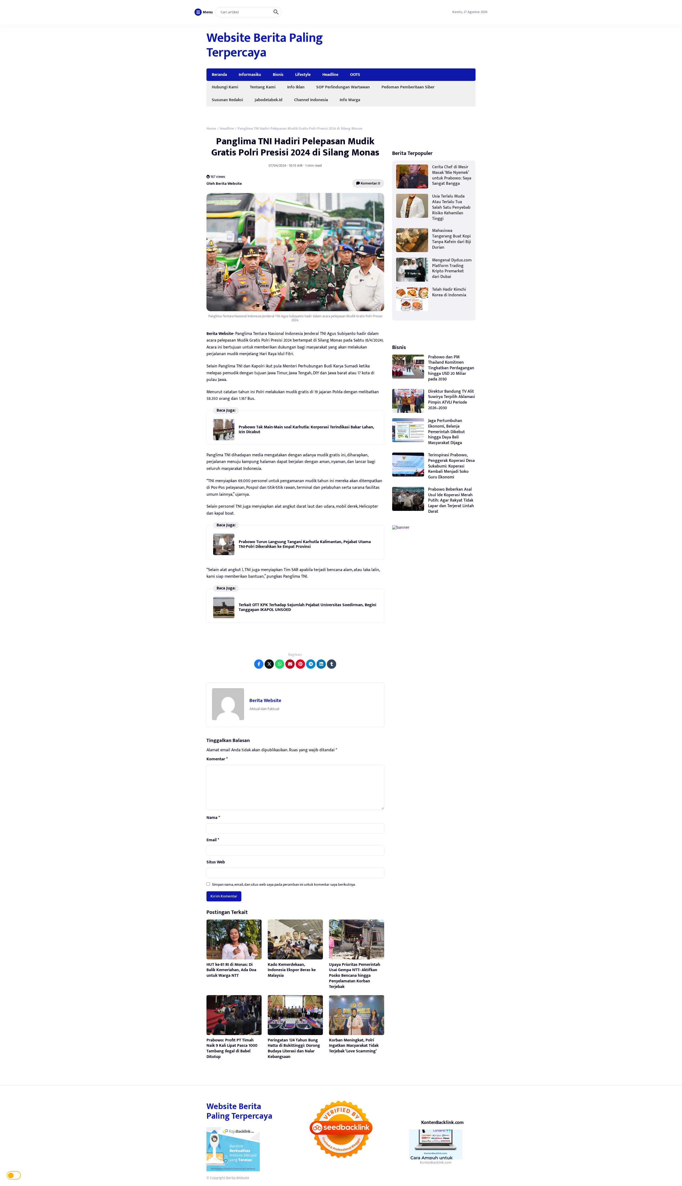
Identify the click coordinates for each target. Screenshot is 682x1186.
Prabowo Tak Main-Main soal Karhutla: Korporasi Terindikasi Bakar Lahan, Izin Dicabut (306, 430)
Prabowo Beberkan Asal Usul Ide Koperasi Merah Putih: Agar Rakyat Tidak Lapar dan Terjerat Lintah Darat (451, 500)
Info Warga (350, 99)
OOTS (355, 74)
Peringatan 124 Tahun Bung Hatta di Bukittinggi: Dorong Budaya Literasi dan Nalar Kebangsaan (294, 1048)
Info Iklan (296, 87)
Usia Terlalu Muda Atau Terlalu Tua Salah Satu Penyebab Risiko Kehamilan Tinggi (451, 207)
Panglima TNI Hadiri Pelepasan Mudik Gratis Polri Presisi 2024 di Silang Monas (295, 146)
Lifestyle (303, 74)
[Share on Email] (290, 664)
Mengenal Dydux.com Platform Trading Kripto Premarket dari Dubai (452, 268)
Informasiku (250, 74)
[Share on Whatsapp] (279, 664)
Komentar (217, 759)
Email (212, 840)
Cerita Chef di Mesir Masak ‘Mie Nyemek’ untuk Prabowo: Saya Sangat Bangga (451, 175)
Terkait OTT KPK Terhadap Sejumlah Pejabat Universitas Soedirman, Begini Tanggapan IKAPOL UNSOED (307, 607)
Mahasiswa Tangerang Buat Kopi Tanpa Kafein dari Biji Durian (451, 239)
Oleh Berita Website (224, 183)
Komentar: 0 (370, 183)
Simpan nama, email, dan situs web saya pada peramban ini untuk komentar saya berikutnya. (284, 884)
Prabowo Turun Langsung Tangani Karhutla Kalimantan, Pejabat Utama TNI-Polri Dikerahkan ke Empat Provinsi (305, 544)
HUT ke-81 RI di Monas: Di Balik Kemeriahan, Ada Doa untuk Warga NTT (231, 970)
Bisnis (278, 74)
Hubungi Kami (225, 87)
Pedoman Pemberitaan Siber (408, 87)
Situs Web (215, 862)
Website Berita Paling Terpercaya (264, 45)
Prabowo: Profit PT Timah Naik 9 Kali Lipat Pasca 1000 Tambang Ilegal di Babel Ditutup (231, 1048)
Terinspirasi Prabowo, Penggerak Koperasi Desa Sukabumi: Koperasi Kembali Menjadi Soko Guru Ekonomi (451, 466)
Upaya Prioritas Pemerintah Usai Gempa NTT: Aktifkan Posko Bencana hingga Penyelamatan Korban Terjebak (354, 975)
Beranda (219, 74)
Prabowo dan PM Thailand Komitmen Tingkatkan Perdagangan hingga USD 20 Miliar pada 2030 (451, 368)
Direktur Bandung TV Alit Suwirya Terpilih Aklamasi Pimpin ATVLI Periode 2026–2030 (451, 400)
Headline (330, 74)
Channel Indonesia (311, 99)
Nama (213, 817)
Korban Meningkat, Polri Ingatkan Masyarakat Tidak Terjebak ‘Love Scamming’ (354, 1046)
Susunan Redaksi (227, 99)
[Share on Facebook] (258, 664)
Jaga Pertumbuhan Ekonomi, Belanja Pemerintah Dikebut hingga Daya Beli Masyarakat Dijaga (446, 431)
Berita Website (265, 700)
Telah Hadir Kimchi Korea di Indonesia (449, 292)
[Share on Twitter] (269, 664)
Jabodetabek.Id (268, 99)
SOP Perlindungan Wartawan (343, 87)
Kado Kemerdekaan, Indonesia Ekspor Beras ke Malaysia (292, 970)
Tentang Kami (262, 87)
